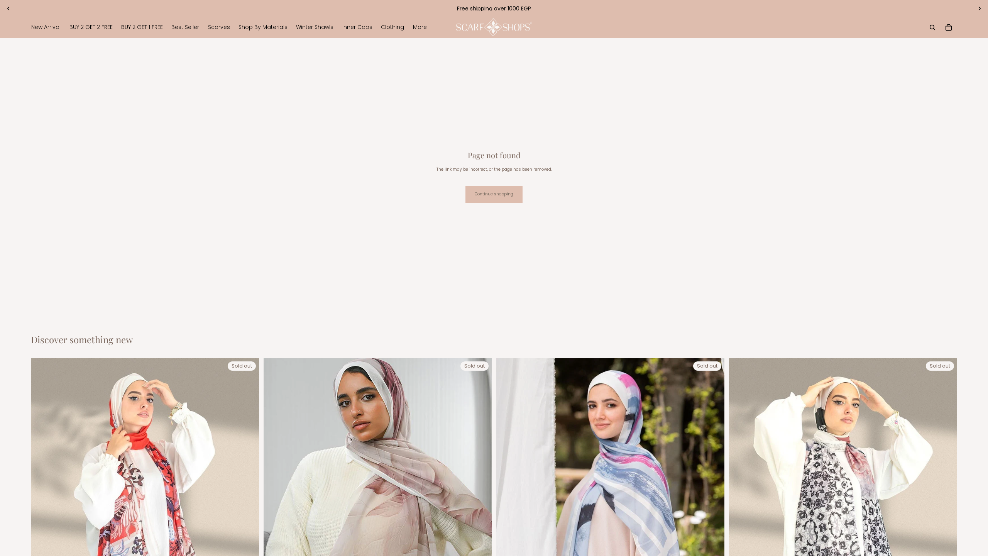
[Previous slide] (8, 8)
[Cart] (948, 27)
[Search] (932, 27)
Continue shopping (494, 194)
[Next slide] (979, 8)
